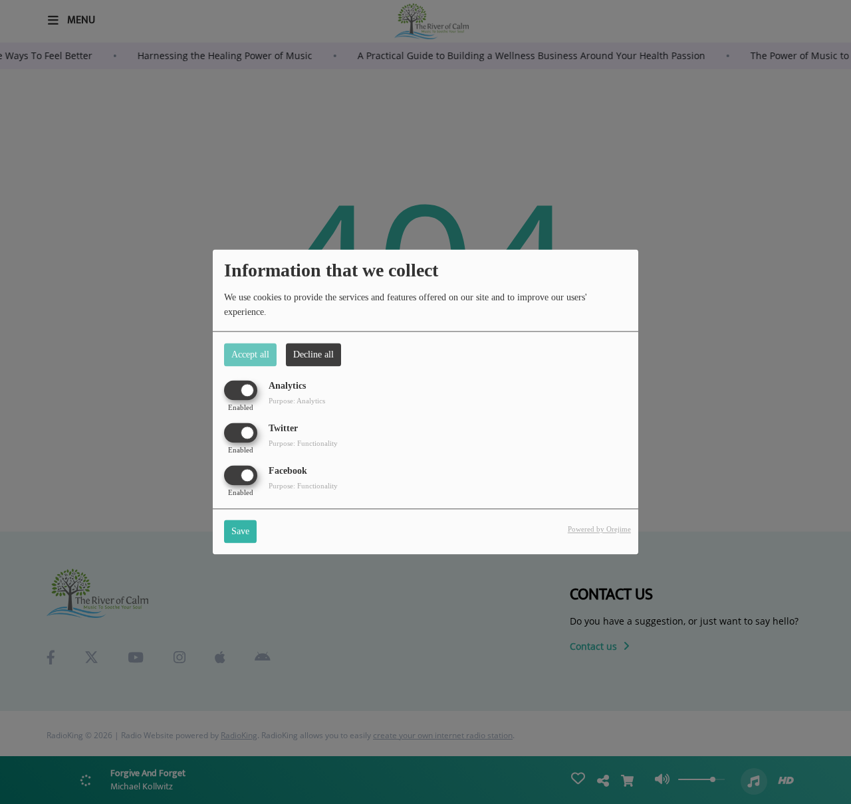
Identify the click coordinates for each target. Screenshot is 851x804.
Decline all (313, 354)
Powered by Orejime (599, 530)
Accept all (250, 354)
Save (240, 532)
